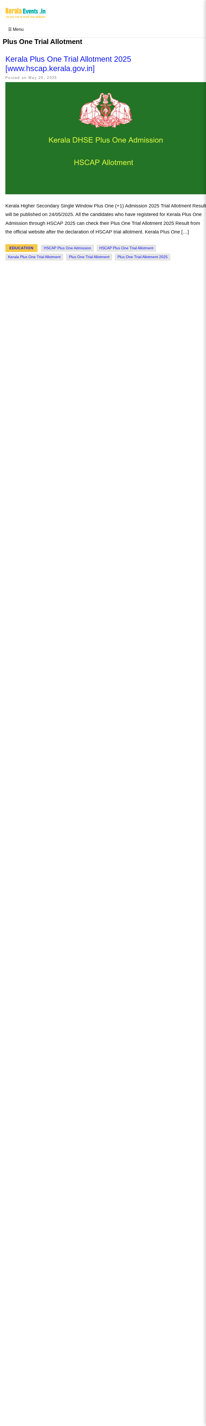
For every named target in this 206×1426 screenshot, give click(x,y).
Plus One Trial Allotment (89, 257)
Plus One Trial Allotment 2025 (142, 257)
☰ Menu (16, 29)
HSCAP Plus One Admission (67, 248)
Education (21, 248)
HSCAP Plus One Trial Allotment (126, 248)
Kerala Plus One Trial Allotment (34, 257)
